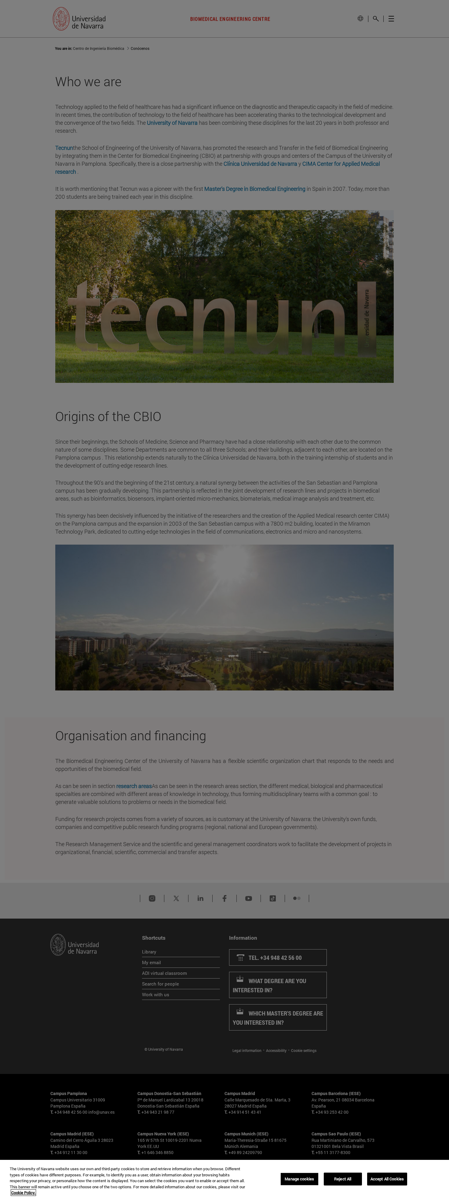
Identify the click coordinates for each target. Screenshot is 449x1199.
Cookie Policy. (23, 1192)
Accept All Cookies (387, 1179)
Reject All (342, 1179)
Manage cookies (299, 1179)
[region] (224, 1179)
